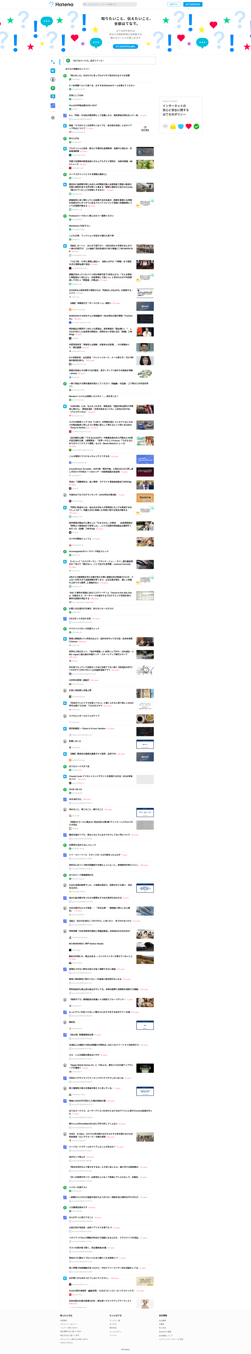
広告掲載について (166, 1336)
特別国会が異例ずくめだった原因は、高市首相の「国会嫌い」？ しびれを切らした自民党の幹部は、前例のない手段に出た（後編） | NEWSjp (100, 331)
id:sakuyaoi (76, 1006)
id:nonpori (76, 79)
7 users (124, 855)
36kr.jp (74, 661)
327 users (121, 969)
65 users (78, 319)
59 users (104, 1055)
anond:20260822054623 (82, 1082)
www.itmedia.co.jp (79, 268)
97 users (103, 280)
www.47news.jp (78, 309)
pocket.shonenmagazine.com (84, 674)
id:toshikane (77, 1028)
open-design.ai (78, 783)
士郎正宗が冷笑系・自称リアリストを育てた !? (90, 1227)
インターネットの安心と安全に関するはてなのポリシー (176, 108)
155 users (87, 799)
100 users (144, 989)
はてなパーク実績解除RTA (81, 875)
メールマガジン (116, 1332)
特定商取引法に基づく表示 (70, 1331)
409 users (73, 1303)
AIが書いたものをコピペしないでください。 (89, 1278)
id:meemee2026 (78, 89)
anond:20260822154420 (82, 1038)
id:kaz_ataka (77, 963)
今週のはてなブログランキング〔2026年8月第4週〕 (93, 494)
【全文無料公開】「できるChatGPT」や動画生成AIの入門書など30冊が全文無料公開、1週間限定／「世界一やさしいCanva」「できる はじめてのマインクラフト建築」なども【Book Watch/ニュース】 (101, 440)
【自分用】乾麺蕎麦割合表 (81, 1034)
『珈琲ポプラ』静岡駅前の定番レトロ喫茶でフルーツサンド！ (97, 999)
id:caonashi (76, 142)
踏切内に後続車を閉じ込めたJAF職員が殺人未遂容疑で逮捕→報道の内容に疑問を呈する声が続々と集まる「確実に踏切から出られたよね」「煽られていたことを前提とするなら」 (101, 187)
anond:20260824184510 (82, 119)
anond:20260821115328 (82, 1181)
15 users (143, 1177)
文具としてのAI (76, 95)
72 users (89, 128)
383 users (90, 360)
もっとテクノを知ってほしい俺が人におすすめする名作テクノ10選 (99, 1012)
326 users (115, 1278)
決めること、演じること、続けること (86, 809)
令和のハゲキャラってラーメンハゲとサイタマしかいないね (96, 1078)
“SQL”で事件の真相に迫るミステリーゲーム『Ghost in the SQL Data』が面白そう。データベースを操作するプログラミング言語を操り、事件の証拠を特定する (101, 595)
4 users (143, 115)
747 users (135, 1012)
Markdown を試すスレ (79, 225)
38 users (91, 1207)
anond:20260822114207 (82, 1059)
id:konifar (75, 816)
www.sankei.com (79, 364)
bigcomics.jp (77, 1294)
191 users (135, 835)
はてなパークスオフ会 (79, 766)
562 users (82, 779)
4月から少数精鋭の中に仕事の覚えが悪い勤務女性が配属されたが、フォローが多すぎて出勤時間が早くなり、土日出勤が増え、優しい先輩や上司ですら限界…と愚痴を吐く (101, 580)
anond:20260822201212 (82, 983)
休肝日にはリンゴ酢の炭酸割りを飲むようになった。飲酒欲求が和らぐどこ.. (104, 865)
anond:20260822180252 (82, 1016)
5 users (126, 898)
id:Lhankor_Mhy (78, 229)
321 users (140, 1291)
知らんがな (74, 138)
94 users (75, 251)
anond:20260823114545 (82, 859)
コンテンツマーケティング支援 (171, 1339)
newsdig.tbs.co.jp (79, 255)
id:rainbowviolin (78, 390)
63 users (94, 428)
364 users (73, 657)
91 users (127, 1078)
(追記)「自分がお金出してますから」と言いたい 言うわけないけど (100, 921)
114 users (110, 728)
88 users (91, 206)
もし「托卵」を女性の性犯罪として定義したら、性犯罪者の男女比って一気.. (104, 115)
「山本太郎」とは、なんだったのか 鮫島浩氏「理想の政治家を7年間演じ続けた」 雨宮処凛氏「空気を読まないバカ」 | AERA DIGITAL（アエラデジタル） (101, 409)
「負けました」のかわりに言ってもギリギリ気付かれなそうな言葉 (99, 75)
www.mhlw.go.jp (78, 132)
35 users (97, 1217)
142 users (115, 670)
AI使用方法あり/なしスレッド (82, 845)
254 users (111, 1137)
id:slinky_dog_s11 (79, 1140)
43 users (72, 567)
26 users (122, 1124)
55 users (91, 412)
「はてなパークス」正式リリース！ (88, 60)
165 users (121, 754)
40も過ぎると (75, 799)
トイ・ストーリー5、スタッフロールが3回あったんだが (94, 854)
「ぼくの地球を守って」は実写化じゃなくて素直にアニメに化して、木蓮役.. (104, 1177)
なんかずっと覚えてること (81, 1217)
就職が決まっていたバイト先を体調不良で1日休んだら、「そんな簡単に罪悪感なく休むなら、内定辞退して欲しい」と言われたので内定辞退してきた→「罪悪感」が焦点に (100, 277)
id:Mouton (76, 555)
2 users (121, 495)
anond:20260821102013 (82, 1201)
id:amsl (75, 109)
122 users (114, 456)
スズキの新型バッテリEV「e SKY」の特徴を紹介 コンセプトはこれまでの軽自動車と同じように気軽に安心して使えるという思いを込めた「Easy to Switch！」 (101, 425)
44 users (110, 1248)
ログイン (174, 4)
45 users (83, 151)
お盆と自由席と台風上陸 (80, 690)
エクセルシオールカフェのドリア (84, 716)
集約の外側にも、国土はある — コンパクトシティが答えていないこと (101, 956)
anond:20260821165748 (82, 1161)
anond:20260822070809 (82, 1117)
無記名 (72, 1022)
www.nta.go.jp (78, 684)
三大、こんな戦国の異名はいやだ (84, 1055)
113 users (78, 911)
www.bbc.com (78, 168)
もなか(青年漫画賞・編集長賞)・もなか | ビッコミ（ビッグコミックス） (102, 1290)
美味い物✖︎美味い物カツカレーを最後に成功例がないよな (95, 979)
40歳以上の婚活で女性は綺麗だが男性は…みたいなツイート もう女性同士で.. (104, 1045)
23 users (143, 1167)
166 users (144, 865)
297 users (116, 303)
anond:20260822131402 (82, 1048)
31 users (143, 1238)
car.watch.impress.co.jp (81, 431)
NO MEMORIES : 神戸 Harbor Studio (86, 943)
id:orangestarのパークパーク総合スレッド (89, 551)
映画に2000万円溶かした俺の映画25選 (87, 1100)
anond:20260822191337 (82, 993)
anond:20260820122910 (82, 1231)
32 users (116, 1228)
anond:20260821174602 (82, 1151)
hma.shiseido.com (79, 1307)
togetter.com (77, 194)
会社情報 (162, 1320)
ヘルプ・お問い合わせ (69, 1328)
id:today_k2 (76, 178)
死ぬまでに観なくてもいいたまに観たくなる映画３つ (93, 1258)
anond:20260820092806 (82, 1251)
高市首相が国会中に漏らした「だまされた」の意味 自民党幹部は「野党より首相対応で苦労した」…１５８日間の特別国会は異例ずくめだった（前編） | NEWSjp (100, 526)
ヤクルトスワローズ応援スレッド (84, 628)
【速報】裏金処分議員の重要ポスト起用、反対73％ (92, 753)
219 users (110, 1101)
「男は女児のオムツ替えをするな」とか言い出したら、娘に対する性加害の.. (104, 1167)
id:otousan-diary (78, 1094)
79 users (110, 190)
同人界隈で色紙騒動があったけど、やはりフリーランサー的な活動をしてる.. (104, 1268)
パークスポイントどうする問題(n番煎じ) (88, 174)
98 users (85, 347)
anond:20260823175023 (82, 803)
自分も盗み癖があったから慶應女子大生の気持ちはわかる (95, 897)
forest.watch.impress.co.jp (82, 450)
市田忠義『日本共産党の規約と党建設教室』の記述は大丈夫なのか (99, 931)
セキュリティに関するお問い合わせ (74, 1339)
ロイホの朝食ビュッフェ (80, 538)
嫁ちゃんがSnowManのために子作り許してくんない (93, 1123)
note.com (75, 297)
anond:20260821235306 (82, 869)
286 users (82, 641)
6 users (143, 1268)
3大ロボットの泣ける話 (80, 618)
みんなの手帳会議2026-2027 (83, 105)
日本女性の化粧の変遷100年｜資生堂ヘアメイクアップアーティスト (100, 1301)
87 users (79, 293)
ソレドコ (113, 1335)
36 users (72, 446)
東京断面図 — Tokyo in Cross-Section (87, 728)
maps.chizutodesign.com (82, 735)
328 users (96, 619)
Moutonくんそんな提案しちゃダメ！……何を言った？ (94, 396)
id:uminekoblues (78, 697)
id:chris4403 (77, 219)
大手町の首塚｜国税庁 (79, 680)
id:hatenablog (77, 501)
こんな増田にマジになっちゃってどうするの (89, 456)
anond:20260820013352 (82, 1261)
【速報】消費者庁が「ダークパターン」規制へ (90, 303)
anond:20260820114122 (82, 1241)
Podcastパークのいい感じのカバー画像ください (91, 215)
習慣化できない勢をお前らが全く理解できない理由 (92, 969)
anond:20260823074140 (82, 925)
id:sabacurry (77, 770)
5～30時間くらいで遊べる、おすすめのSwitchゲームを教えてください (102, 85)
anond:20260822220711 (82, 973)
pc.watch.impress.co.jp (81, 322)
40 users (99, 529)
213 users (126, 979)
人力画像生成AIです (78, 1207)
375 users (73, 513)
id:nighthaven (77, 99)
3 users (130, 999)
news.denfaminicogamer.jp (83, 602)
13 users (122, 1258)
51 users (94, 264)
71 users (75, 1114)
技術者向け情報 (165, 1332)
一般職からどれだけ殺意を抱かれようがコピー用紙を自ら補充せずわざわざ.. (104, 1197)
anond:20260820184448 (82, 1221)
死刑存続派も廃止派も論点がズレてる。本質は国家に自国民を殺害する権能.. (104, 989)
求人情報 (162, 1328)
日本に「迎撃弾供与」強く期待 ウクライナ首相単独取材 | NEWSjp (100, 481)
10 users (143, 1197)
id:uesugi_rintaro (78, 891)
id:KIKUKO (76, 612)
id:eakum (75, 239)
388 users (94, 599)
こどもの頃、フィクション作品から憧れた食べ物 (91, 235)
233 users (94, 680)
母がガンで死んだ (77, 1157)
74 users (124, 472)
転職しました (75, 741)
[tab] (53, 62)
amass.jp (75, 377)
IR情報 (161, 1324)
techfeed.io (76, 475)
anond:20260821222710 (82, 1127)
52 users (72, 485)
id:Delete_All (77, 632)
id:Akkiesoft (76, 1191)
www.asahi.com (78, 351)
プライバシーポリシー (69, 1324)
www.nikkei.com (78, 155)
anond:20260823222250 (82, 622)
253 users (107, 706)
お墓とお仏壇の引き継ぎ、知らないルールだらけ (91, 608)
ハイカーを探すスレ (78, 1187)
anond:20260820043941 (82, 1272)
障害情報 (113, 1328)
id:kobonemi (77, 1072)
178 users (104, 583)
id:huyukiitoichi (78, 914)
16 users (78, 334)
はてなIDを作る (193, 4)
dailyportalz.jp (77, 545)
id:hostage (76, 950)
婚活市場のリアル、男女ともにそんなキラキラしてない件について (99, 834)
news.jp (75, 338)
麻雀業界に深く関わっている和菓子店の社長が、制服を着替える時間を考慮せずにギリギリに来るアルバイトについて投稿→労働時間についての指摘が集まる (100, 203)
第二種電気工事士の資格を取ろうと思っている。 (91, 1088)
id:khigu (75, 828)
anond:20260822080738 (82, 1104)
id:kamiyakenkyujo (79, 937)
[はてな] (61, 4)
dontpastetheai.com (80, 1284)
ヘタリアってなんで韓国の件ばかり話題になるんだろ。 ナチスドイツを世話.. (104, 1237)
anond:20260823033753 (82, 902)
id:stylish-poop (78, 848)
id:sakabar (76, 747)
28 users (83, 164)
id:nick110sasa (78, 400)
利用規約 (63, 1320)
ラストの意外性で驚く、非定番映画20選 (87, 1247)
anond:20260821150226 (82, 1171)
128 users (108, 809)
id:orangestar (77, 793)
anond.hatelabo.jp (79, 462)
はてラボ (113, 1324)
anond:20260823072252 (82, 839)
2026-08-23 (75, 789)
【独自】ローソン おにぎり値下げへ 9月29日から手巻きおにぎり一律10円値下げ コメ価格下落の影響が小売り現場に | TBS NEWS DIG (101, 248)
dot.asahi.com (77, 416)
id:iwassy (75, 722)
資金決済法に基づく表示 (69, 1335)
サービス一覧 (115, 1320)
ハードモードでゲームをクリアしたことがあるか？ (92, 1146)
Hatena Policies (66, 1343)
